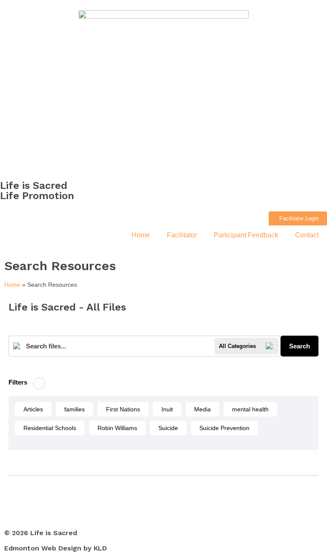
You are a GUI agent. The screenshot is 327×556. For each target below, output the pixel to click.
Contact (306, 235)
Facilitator (182, 235)
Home (141, 235)
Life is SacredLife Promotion (37, 191)
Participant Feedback (246, 235)
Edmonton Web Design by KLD (55, 548)
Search (299, 346)
